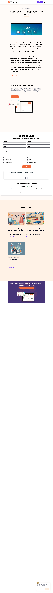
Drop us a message (20, 74)
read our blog (24, 75)
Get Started (39, 2)
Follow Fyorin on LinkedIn (15, 75)
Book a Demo (26, 287)
